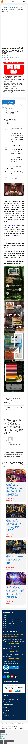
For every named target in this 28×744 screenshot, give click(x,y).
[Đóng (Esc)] (12, 741)
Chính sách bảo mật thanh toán (11, 619)
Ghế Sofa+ (21, 724)
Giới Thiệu (12, 724)
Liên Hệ (22, 728)
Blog (14, 728)
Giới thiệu (5, 615)
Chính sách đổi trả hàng (9, 623)
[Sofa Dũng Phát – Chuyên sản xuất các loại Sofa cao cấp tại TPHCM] (2, 2)
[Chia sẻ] (9, 741)
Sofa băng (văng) (8, 704)
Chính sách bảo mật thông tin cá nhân (12, 621)
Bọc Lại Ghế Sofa (6, 728)
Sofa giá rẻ (6, 702)
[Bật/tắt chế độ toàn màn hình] (5, 741)
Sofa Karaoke (14, 7)
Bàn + (2, 726)
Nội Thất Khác (12, 726)
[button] (26, 1)
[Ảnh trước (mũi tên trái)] (1, 743)
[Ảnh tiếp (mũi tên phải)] (5, 743)
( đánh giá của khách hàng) (11, 57)
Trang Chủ (4, 724)
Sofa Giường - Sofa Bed (10, 699)
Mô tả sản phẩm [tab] (11, 109)
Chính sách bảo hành (8, 626)
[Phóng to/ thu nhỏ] (1, 741)
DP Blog (5, 617)
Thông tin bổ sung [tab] (12, 111)
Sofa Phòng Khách (9, 716)
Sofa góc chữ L (8, 707)
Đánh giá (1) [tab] (10, 113)
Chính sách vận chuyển (9, 628)
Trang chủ (5, 7)
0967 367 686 (11, 661)
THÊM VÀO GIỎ (9, 102)
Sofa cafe (6, 713)
